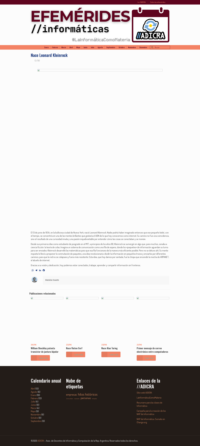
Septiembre (36, 420)
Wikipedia (94, 398)
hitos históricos (87, 394)
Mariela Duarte (52, 280)
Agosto (34, 391)
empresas (71, 394)
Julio (33, 401)
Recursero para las (145, 402)
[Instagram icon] (165, 441)
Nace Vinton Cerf (74, 348)
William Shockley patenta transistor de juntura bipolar (44, 349)
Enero (33, 395)
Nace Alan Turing (109, 348)
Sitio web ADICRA (144, 392)
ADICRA (41, 440)
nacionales (77, 398)
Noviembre (36, 414)
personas (86, 398)
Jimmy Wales (69, 398)
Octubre (34, 417)
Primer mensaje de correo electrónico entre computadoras (152, 349)
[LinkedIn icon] (162, 441)
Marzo (33, 407)
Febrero (34, 398)
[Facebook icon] (159, 441)
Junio (33, 404)
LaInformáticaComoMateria (149, 397)
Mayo (33, 411)
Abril (33, 388)
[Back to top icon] (188, 441)
